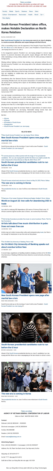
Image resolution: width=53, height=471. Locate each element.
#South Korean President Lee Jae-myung (16, 126)
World (36, 14)
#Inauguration (8, 124)
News (31, 11)
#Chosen (7, 120)
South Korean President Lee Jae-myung (17, 40)
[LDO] (26, 135)
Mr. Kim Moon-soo (7, 47)
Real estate (22, 14)
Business (24, 11)
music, (42, 232)
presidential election (10, 189)
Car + (42, 14)
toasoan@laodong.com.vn (13, 436)
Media (11, 11)
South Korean (14, 171)
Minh (49, 253)
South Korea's (43, 189)
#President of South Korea (12, 122)
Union (36, 11)
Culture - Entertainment (9, 14)
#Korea (6, 118)
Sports (17, 11)
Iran (2, 209)
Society (4, 11)
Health (30, 14)
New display (6, 18)
